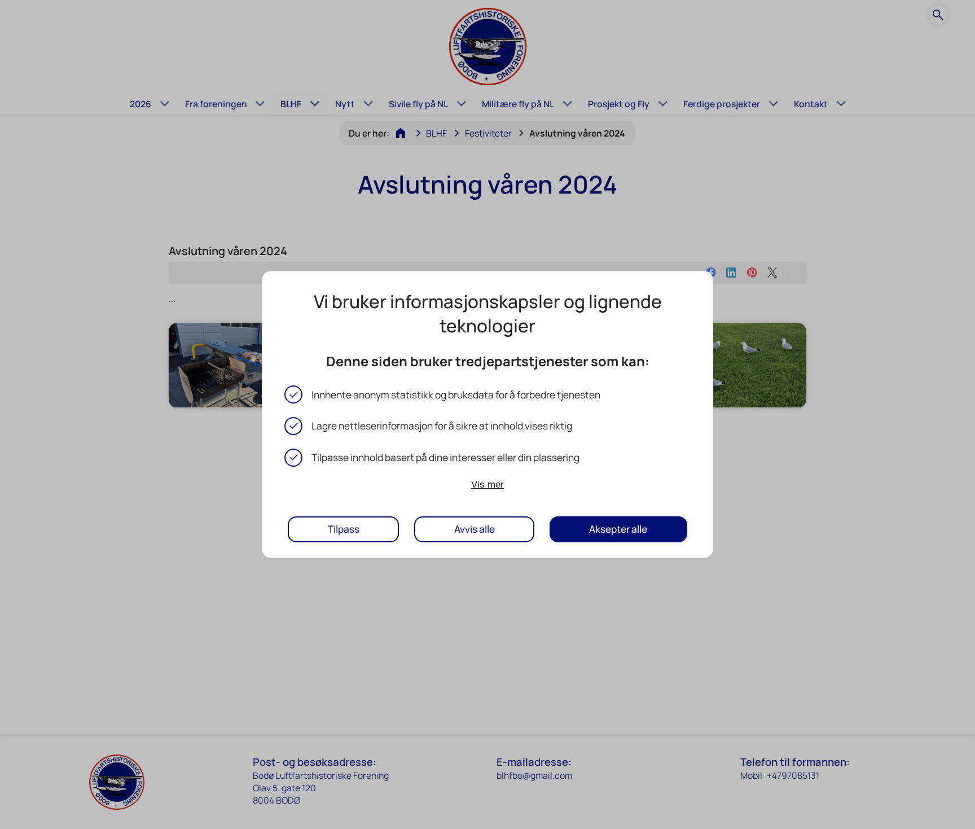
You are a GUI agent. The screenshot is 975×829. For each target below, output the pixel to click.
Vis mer (487, 483)
